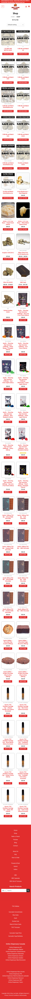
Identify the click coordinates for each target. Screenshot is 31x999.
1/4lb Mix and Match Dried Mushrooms (8, 163)
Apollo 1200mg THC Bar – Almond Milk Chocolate (8, 517)
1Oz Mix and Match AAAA (23, 163)
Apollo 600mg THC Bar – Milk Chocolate (23, 610)
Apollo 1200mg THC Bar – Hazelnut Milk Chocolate (8, 548)
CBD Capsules (15, 878)
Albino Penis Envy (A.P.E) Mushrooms (23, 253)
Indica (15, 869)
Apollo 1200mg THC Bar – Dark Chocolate (23, 517)
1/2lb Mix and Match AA (23, 49)
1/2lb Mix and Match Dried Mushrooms (8, 106)
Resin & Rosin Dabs (15, 924)
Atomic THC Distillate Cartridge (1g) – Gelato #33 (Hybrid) (8, 809)
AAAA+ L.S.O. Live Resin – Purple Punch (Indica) (8, 223)
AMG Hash (23, 282)
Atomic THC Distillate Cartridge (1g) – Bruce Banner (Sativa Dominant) (7, 741)
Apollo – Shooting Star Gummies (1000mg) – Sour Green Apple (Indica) (8, 380)
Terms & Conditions (14, 995)
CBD (15, 875)
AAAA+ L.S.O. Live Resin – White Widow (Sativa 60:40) (23, 223)
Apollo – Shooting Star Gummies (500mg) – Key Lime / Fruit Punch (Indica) (8, 483)
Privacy (6, 995)
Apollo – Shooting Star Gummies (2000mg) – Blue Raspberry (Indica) (8, 415)
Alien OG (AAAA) (8, 282)
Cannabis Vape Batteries (15, 936)
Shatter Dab (15, 921)
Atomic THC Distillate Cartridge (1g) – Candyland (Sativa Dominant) (23, 741)
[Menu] (2, 6)
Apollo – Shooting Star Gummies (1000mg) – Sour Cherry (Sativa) (23, 346)
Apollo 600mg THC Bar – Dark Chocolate (23, 579)
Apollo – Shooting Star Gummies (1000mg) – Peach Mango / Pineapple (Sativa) (8, 346)
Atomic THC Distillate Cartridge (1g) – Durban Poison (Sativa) (8, 774)
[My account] (26, 6)
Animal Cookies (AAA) (8, 311)
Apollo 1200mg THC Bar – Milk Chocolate (23, 547)
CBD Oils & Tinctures (16, 881)
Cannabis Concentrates (15, 912)
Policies (15, 839)
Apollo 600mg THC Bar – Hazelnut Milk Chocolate (7, 611)
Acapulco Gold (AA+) (8, 252)
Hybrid (15, 866)
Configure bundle (7, 53)
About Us (15, 851)
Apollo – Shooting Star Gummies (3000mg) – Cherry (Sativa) (8, 447)
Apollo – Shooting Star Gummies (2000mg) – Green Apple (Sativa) (23, 415)
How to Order (15, 857)
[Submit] (28, 890)
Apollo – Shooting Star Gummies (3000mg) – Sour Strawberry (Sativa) (23, 447)
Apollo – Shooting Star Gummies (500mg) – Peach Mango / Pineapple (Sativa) (23, 484)
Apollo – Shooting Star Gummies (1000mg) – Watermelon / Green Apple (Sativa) (23, 381)
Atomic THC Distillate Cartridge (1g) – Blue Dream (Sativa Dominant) (23, 707)
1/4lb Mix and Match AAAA (23, 135)
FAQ (15, 854)
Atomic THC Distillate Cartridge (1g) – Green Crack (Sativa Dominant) (23, 809)
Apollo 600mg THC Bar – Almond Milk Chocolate (8, 579)
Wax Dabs (16, 915)
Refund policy (23, 995)
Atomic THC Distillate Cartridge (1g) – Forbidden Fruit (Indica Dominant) (23, 775)
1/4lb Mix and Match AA (23, 106)
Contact (15, 846)
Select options (23, 198)
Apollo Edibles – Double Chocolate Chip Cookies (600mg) (23, 674)
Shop (15, 833)
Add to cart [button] (23, 320)
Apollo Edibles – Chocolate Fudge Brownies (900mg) (23, 642)
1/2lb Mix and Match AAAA (23, 78)
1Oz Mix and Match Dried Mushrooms (8, 192)
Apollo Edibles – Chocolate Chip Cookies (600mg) (8, 642)
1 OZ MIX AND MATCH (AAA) (8, 49)
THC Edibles (15, 906)
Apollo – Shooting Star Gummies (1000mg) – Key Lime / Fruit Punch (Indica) (23, 313)
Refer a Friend (15, 836)
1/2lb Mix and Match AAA (8, 78)
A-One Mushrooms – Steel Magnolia (23, 192)
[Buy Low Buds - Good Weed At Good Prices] (15, 6)
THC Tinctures (15, 927)
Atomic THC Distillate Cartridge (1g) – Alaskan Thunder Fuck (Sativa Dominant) (8, 708)
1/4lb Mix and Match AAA (8, 135)
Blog (15, 842)
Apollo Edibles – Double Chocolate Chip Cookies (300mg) (8, 674)
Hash (15, 918)
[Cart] (29, 6)
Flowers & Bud (15, 863)
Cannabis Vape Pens (16, 933)
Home (13, 17)
